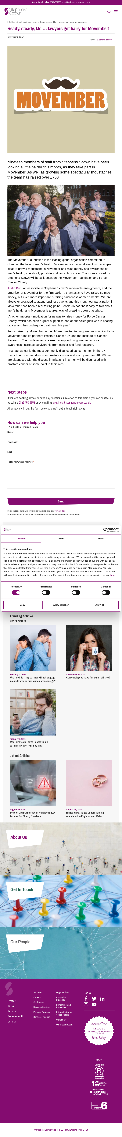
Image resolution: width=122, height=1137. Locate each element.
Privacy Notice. (60, 511)
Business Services (41, 1007)
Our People (38, 1002)
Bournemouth (15, 1016)
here (112, 575)
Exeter (11, 1001)
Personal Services (41, 1012)
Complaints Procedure (61, 998)
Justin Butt (14, 288)
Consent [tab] (21, 538)
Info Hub (11, 22)
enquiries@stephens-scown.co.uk (76, 2)
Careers (37, 997)
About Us (37, 992)
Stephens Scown (104, 39)
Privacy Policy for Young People (64, 1013)
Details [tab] (61, 538)
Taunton (12, 1011)
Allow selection (61, 605)
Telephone (12, 442)
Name (10, 432)
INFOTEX (84, 1130)
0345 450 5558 (55, 2)
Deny (22, 605)
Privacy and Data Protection (63, 1006)
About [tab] (101, 538)
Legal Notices (62, 992)
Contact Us (61, 1019)
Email (10, 451)
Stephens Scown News (27, 22)
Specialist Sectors (41, 1017)
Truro (10, 1006)
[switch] (46, 592)
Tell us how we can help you (20, 461)
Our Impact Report (64, 1024)
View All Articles (18, 620)
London (12, 1021)
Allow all (99, 605)
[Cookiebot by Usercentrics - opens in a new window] (106, 530)
